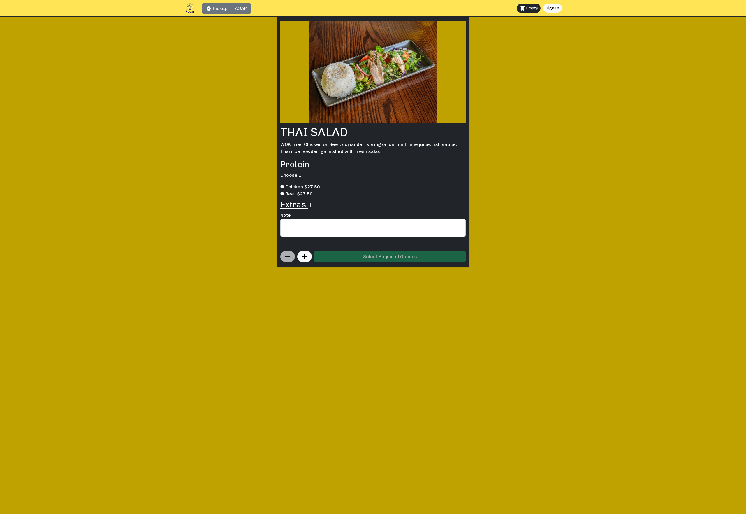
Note (285, 215)
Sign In (552, 8)
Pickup (220, 8)
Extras (294, 204)
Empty (531, 8)
